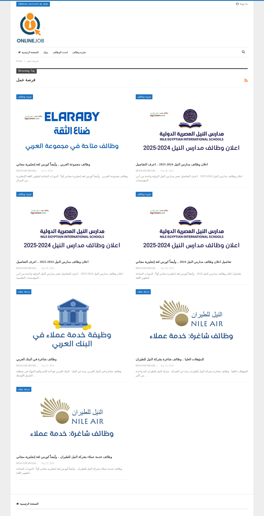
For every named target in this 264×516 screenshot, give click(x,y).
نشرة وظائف (79, 52)
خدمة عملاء (24, 291)
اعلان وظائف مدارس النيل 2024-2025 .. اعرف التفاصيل (172, 164)
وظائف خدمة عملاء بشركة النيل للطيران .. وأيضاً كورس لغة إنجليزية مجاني (64, 457)
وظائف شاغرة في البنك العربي (36, 359)
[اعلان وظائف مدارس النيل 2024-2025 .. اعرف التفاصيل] (192, 126)
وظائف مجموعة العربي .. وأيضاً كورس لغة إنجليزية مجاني (53, 164)
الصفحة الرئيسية (30, 52)
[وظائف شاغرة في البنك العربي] (72, 321)
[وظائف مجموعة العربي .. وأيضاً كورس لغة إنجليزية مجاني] (72, 126)
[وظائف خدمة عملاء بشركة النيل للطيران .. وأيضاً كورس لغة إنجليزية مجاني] (72, 419)
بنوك (45, 52)
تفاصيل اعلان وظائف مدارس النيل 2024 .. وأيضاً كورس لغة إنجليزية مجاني (183, 261)
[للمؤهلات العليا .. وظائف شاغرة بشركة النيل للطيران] (192, 321)
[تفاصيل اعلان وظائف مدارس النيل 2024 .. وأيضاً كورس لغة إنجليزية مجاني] (192, 224)
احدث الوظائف (60, 52)
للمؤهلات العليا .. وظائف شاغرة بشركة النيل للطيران (170, 359)
